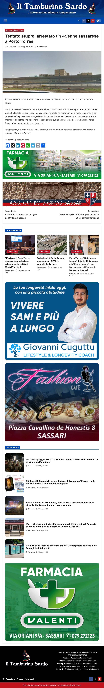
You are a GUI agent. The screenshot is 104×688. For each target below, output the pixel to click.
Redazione (11, 46)
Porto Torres (18, 30)
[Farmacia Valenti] (52, 178)
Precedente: (21, 214)
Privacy (20, 679)
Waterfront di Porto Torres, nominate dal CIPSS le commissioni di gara (50, 261)
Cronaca (9, 30)
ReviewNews (63, 685)
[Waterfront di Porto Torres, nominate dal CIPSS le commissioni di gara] (52, 245)
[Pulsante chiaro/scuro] (98, 20)
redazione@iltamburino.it (89, 669)
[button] (5, 20)
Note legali (29, 679)
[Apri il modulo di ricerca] (79, 20)
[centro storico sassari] (52, 205)
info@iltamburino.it (71, 669)
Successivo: (79, 214)
